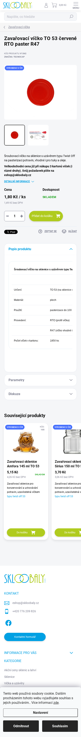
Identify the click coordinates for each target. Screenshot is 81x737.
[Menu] (76, 5)
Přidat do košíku (42, 216)
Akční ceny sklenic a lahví (20, 670)
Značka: (14, 57)
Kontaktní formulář (25, 636)
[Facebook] (7, 622)
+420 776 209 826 (24, 611)
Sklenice (9, 676)
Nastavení (40, 713)
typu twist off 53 (16, 496)
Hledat (71, 16)
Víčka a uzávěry (14, 683)
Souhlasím (60, 726)
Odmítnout (21, 726)
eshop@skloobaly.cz (25, 603)
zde (56, 703)
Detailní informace (17, 181)
